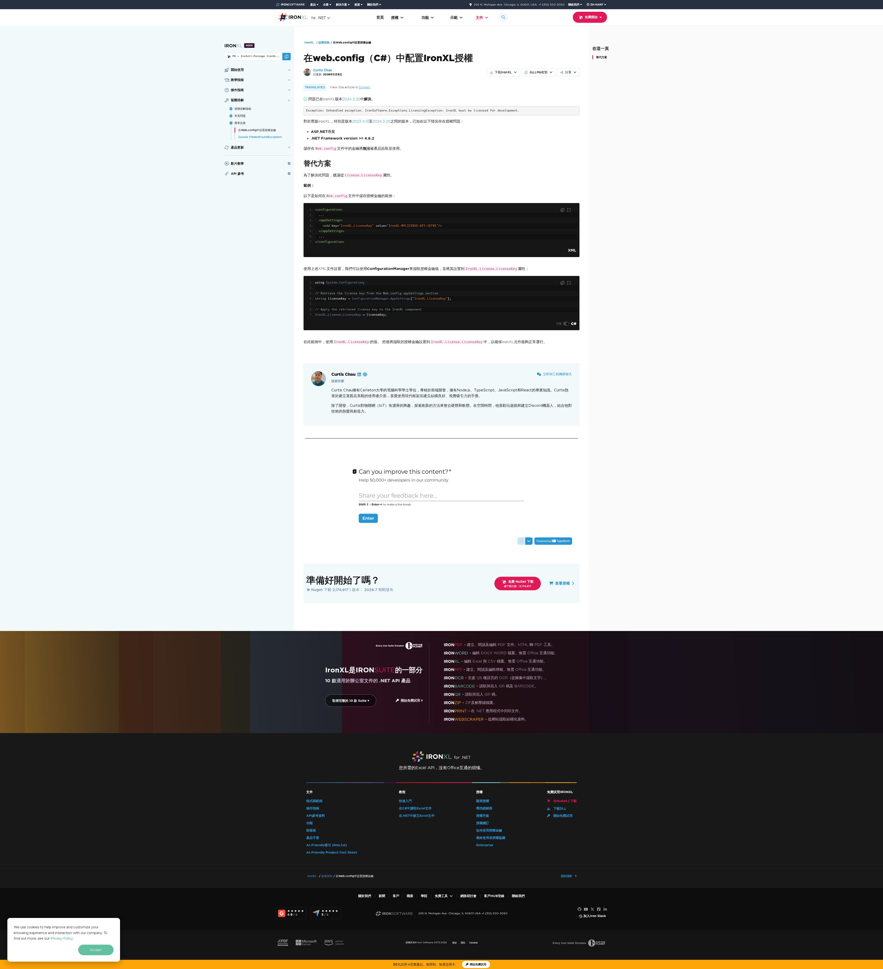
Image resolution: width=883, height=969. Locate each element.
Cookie (473, 942)
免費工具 (441, 896)
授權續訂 (482, 823)
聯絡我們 (573, 4)
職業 (410, 896)
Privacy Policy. (62, 938)
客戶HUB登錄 (494, 896)
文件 (479, 18)
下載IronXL (503, 72)
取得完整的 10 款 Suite (349, 700)
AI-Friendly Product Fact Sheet (331, 852)
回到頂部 (567, 875)
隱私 (463, 942)
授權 (394, 18)
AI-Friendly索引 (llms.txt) (326, 845)
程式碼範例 (314, 801)
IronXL (309, 42)
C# (573, 323)
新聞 (382, 896)
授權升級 (482, 815)
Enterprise (484, 845)
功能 (425, 18)
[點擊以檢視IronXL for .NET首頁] (293, 17)
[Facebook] (598, 909)
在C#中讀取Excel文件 (415, 808)
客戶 (396, 896)
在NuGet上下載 (564, 801)
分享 (568, 72)
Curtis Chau (322, 70)
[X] (592, 909)
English (364, 87)
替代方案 (601, 57)
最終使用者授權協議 (490, 838)
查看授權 (562, 583)
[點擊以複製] (563, 210)
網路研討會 (468, 896)
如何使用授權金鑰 (489, 830)
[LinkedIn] (605, 909)
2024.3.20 (351, 99)
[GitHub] (579, 909)
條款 (454, 942)
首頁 (380, 17)
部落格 (311, 830)
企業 (326, 4)
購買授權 (482, 801)
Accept (96, 950)
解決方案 (341, 4)
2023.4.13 (360, 121)
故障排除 (324, 42)
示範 (454, 18)
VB (559, 323)
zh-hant (596, 4)
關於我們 (372, 4)
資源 (357, 4)
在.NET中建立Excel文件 (417, 815)
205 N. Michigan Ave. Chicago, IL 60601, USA (505, 4)
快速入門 (405, 801)
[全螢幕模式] (569, 210)
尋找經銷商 (484, 808)
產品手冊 (312, 838)
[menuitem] (314, 4)
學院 (424, 896)
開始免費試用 (410, 700)
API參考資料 (315, 815)
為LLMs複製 (538, 72)
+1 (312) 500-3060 (552, 4)
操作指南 (312, 808)
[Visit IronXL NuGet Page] (229, 56)
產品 (313, 4)
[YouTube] (586, 909)
